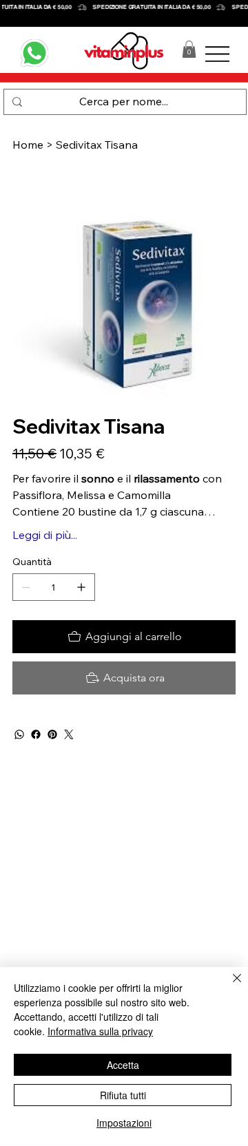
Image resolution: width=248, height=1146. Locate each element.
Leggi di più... (44, 535)
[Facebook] (36, 734)
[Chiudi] (228, 986)
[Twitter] (69, 734)
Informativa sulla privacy (100, 1031)
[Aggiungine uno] (81, 587)
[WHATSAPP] (34, 53)
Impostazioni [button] (124, 1122)
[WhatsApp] (19, 734)
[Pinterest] (52, 734)
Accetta (123, 1065)
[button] (189, 49)
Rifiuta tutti (123, 1095)
